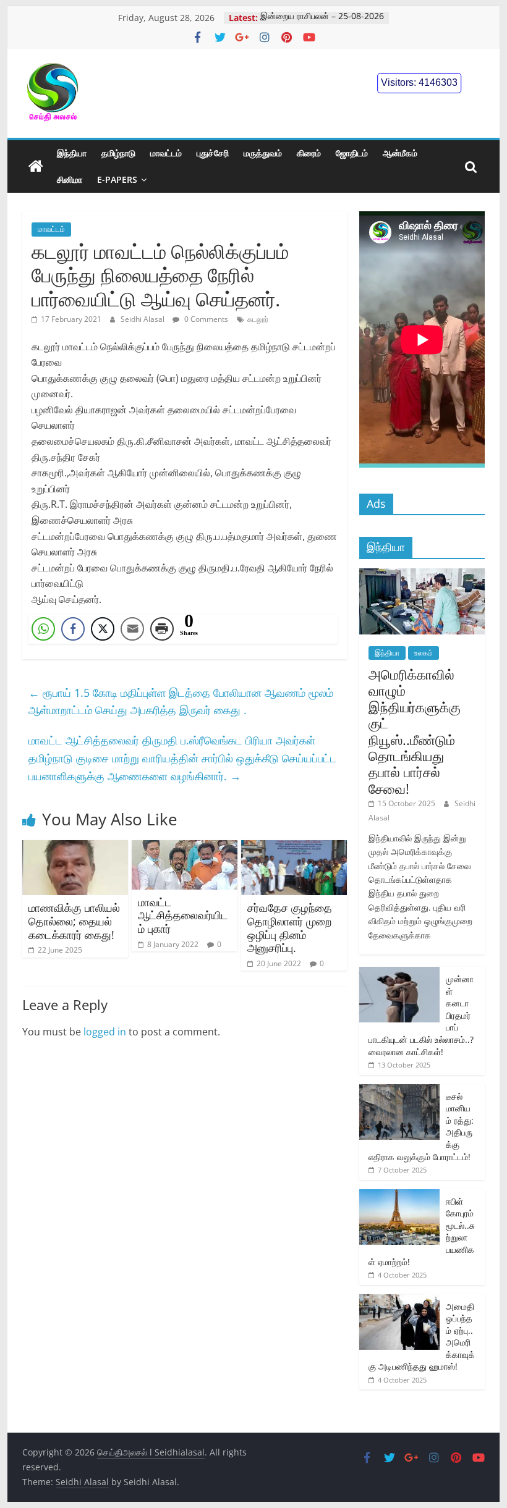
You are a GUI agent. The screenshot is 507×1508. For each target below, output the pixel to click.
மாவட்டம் (166, 153)
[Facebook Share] (73, 629)
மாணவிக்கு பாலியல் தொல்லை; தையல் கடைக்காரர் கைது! (74, 920)
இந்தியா (72, 153)
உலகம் (423, 652)
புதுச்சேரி (213, 153)
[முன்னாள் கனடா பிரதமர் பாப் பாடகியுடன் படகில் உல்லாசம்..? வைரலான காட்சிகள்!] (399, 973)
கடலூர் (257, 319)
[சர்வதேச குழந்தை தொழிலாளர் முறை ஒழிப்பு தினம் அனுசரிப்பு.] (294, 847)
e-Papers (117, 179)
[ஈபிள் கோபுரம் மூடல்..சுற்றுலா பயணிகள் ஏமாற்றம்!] (399, 1196)
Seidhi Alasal (143, 319)
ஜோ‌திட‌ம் (352, 153)
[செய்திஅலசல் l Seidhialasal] (35, 167)
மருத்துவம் (263, 153)
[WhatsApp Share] (43, 629)
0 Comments (205, 319)
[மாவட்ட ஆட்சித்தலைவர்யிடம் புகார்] (184, 847)
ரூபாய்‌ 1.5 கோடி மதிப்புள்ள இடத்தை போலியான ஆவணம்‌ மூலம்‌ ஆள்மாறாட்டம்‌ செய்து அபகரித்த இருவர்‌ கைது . (180, 701)
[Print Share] (162, 629)
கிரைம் (309, 153)
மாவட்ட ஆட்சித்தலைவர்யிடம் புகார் (183, 915)
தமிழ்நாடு (118, 153)
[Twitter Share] (102, 629)
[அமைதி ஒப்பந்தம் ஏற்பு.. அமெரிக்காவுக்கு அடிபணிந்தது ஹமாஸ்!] (399, 1301)
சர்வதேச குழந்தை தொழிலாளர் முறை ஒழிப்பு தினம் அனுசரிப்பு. (289, 927)
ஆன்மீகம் (400, 153)
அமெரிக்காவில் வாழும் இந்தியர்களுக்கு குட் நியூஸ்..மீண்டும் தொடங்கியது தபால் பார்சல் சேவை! (415, 731)
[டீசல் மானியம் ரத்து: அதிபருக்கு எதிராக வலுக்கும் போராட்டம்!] (399, 1091)
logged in (104, 1031)
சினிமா (69, 179)
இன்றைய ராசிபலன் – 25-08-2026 (322, 17)
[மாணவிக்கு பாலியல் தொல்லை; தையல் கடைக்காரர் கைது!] (75, 847)
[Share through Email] (132, 629)
